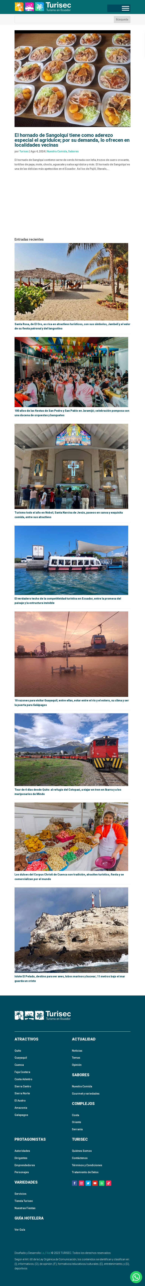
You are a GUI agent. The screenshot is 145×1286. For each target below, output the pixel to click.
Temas (76, 1057)
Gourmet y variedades (85, 1093)
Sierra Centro (23, 1086)
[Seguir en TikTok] (108, 1183)
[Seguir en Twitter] (88, 1183)
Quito (18, 1050)
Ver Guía (20, 1229)
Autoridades (22, 1150)
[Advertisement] (72, 205)
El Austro (20, 1100)
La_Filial (46, 1252)
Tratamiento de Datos (85, 1172)
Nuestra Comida (57, 151)
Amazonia (21, 1107)
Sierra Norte (22, 1093)
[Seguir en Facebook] (74, 1183)
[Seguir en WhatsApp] (101, 1183)
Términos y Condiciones (87, 1165)
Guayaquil (21, 1057)
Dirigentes (21, 1158)
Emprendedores (25, 1165)
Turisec (24, 151)
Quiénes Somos (82, 1150)
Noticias (77, 1050)
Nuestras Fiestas (25, 1208)
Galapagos (21, 1114)
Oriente (76, 1122)
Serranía (77, 1129)
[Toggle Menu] (125, 8)
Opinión (77, 1064)
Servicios (20, 1193)
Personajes (22, 1172)
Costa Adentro (23, 1079)
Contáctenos (80, 1158)
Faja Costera (22, 1072)
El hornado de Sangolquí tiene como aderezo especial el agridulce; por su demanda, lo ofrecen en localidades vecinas (72, 140)
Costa (75, 1115)
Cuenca (19, 1064)
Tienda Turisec (24, 1200)
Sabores (73, 151)
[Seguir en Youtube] (95, 1183)
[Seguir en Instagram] (81, 1183)
